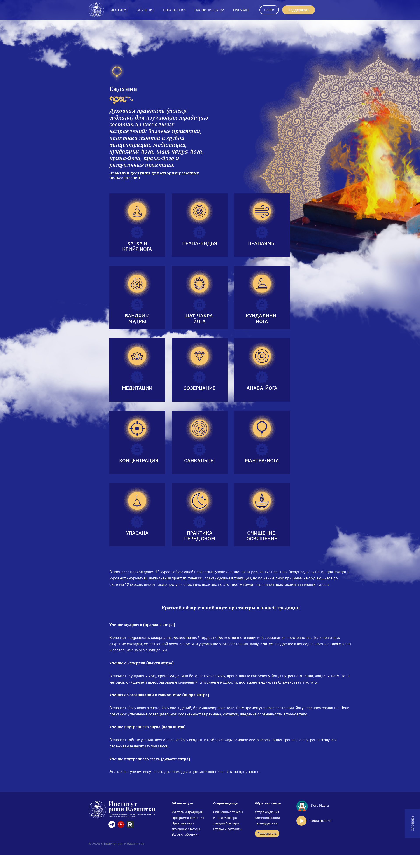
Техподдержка (266, 823)
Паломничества (209, 10)
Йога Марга (319, 805)
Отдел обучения (267, 812)
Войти (269, 9)
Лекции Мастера (226, 823)
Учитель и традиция (187, 812)
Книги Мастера (225, 818)
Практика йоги (183, 823)
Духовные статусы (186, 829)
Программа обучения (188, 818)
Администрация (267, 818)
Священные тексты (228, 812)
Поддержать (299, 9)
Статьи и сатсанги (227, 829)
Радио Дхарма (320, 820)
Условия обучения (185, 834)
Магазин (240, 10)
